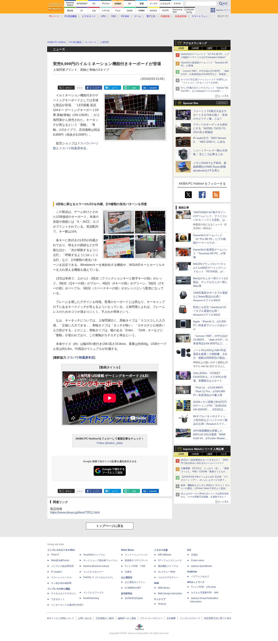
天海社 (194, 554)
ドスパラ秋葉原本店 (72, 148)
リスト (80, 88)
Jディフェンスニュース (170, 560)
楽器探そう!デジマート (136, 560)
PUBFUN (192, 571)
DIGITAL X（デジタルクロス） (98, 577)
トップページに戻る (109, 525)
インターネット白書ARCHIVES (67, 605)
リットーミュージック (136, 554)
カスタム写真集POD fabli (204, 592)
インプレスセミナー (93, 571)
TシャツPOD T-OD (135, 566)
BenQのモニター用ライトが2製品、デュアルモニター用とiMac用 (210, 282)
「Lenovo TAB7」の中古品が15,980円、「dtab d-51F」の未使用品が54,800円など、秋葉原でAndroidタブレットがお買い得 (205, 74)
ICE (189, 550)
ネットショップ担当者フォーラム (100, 560)
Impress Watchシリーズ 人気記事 (203, 448)
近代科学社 (126, 593)
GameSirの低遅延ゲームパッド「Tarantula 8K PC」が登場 (210, 253)
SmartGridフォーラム (94, 554)
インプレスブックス (93, 592)
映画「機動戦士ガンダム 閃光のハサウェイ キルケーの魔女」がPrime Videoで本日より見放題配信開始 (205, 488)
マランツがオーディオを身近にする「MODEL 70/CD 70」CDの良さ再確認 (210, 128)
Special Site (190, 103)
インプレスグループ (190, 618)
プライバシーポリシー (151, 618)
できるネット (58, 599)
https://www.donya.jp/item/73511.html (75, 512)
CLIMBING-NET (133, 588)
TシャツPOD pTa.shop (203, 587)
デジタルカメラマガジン (63, 593)
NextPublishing (91, 598)
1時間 (181, 48)
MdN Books (164, 588)
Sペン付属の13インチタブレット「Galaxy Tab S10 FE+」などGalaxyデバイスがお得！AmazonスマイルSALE (204, 91)
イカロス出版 (161, 550)
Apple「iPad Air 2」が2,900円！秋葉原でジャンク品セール (210, 325)
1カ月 (224, 48)
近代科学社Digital (134, 598)
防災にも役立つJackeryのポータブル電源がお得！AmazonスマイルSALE (209, 311)
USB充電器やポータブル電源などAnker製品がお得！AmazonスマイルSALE (210, 296)
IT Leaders (56, 571)
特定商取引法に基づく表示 (217, 618)
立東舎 (128, 571)
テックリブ (159, 599)
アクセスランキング (195, 43)
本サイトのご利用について (60, 618)
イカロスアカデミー (168, 577)
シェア (96, 88)
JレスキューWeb (166, 571)
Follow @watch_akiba (110, 442)
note (134, 88)
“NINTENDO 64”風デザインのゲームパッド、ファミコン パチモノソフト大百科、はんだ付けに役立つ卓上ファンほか (210, 220)
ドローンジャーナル (61, 577)
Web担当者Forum (60, 560)
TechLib (162, 604)
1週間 (209, 48)
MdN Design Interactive (170, 593)
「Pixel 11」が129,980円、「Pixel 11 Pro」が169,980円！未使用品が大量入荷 (209, 391)
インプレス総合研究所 (62, 566)
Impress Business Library (96, 566)
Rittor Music (127, 550)
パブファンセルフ (200, 576)
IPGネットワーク (196, 582)
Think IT (55, 554)
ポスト (69, 88)
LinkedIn (153, 88)
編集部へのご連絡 (127, 618)
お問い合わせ (85, 618)
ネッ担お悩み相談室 (61, 583)
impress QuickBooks (201, 566)
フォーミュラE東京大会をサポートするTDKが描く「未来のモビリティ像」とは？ (210, 115)
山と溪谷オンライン (135, 582)
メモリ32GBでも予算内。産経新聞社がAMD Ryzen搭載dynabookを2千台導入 (209, 166)
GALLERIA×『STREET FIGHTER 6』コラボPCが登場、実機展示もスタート (210, 377)
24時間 (195, 48)
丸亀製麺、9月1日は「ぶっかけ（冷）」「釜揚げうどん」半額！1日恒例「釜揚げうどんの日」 (205, 471)
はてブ (115, 88)
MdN (156, 583)
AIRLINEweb (164, 554)
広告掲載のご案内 (105, 618)
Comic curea (197, 560)
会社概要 (171, 618)
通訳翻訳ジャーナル (168, 566)
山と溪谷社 (126, 577)
